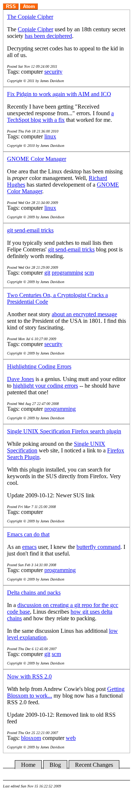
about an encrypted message (84, 314)
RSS (11, 6)
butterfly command (98, 547)
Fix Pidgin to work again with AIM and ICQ (59, 94)
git (47, 272)
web (71, 738)
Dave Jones (20, 379)
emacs (29, 547)
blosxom (31, 738)
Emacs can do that (28, 534)
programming (67, 272)
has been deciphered (48, 36)
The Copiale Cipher (30, 17)
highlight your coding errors (45, 385)
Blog (55, 765)
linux (50, 136)
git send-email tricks (30, 230)
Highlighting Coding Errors (39, 366)
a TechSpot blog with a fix (60, 116)
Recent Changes (94, 765)
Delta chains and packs (34, 592)
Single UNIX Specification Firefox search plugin (64, 431)
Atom (29, 6)
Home (28, 765)
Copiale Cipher (35, 29)
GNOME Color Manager (36, 159)
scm (89, 272)
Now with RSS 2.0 (29, 676)
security (53, 71)
